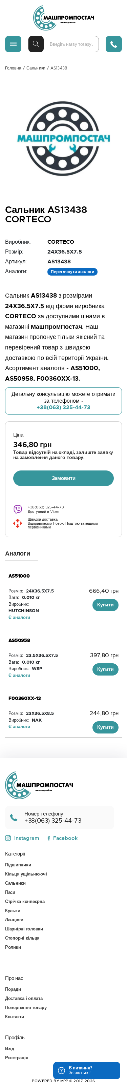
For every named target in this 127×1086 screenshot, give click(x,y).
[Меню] (13, 44)
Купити (105, 605)
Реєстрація (16, 1058)
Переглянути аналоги (72, 272)
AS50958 (19, 640)
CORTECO (60, 242)
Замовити (64, 478)
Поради (13, 989)
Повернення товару (26, 1008)
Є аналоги (19, 618)
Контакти (14, 1017)
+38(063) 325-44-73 (63, 407)
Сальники (35, 68)
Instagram (26, 838)
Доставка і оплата (24, 999)
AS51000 (19, 576)
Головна (13, 68)
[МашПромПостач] (63, 18)
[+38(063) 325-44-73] (114, 44)
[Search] (36, 44)
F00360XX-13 (24, 698)
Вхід (9, 1049)
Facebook (65, 838)
